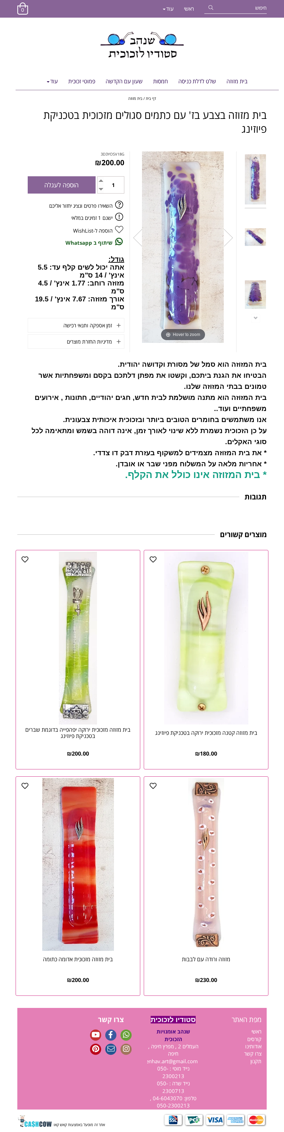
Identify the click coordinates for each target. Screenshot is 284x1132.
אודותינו (253, 1046)
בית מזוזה (237, 81)
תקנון (255, 1061)
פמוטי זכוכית (81, 81)
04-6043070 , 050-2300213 (170, 1102)
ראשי (189, 8)
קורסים (254, 1039)
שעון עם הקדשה (124, 81)
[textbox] (235, 1020)
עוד (170, 8)
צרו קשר (252, 1053)
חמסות (160, 81)
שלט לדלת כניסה (197, 81)
